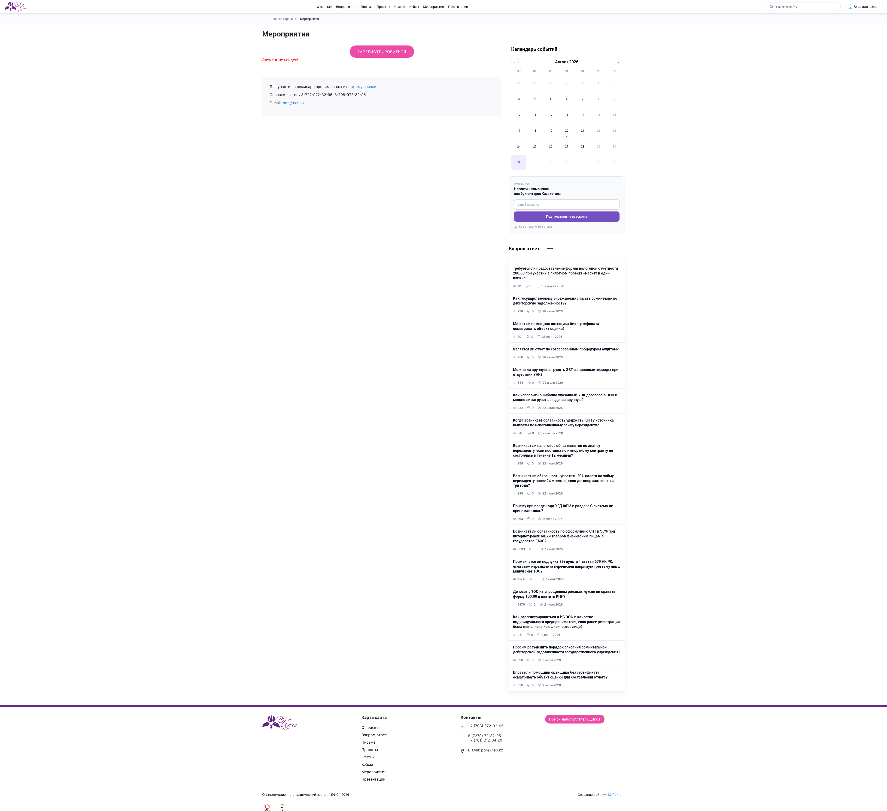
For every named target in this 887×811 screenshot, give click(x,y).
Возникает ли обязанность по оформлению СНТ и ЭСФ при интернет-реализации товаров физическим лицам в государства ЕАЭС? (564, 536)
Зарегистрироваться (382, 51)
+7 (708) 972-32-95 (486, 726)
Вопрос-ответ (346, 6)
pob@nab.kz (294, 102)
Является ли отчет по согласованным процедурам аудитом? (566, 349)
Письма (367, 6)
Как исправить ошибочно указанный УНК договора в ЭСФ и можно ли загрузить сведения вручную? (565, 397)
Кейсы (414, 6)
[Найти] (771, 6)
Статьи (399, 6)
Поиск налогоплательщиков (575, 719)
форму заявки (363, 86)
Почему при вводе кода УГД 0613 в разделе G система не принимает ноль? (563, 508)
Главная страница (285, 19)
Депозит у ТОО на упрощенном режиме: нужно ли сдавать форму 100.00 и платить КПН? (564, 594)
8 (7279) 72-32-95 (484, 735)
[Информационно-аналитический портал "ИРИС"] (16, 6)
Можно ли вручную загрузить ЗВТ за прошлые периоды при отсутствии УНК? (565, 372)
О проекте (324, 6)
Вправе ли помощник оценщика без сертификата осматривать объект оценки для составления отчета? (560, 674)
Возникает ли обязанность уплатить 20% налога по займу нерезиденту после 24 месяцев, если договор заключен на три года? (563, 480)
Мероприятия (433, 6)
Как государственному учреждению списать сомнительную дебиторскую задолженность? (565, 300)
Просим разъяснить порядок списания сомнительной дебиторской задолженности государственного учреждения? (566, 649)
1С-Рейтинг (616, 794)
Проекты (383, 6)
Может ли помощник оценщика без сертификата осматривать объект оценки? (556, 326)
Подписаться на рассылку (566, 216)
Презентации (458, 6)
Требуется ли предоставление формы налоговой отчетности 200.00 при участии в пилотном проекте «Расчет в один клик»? (565, 273)
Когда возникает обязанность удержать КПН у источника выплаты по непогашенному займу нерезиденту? (563, 422)
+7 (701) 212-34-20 (485, 740)
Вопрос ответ (524, 248)
